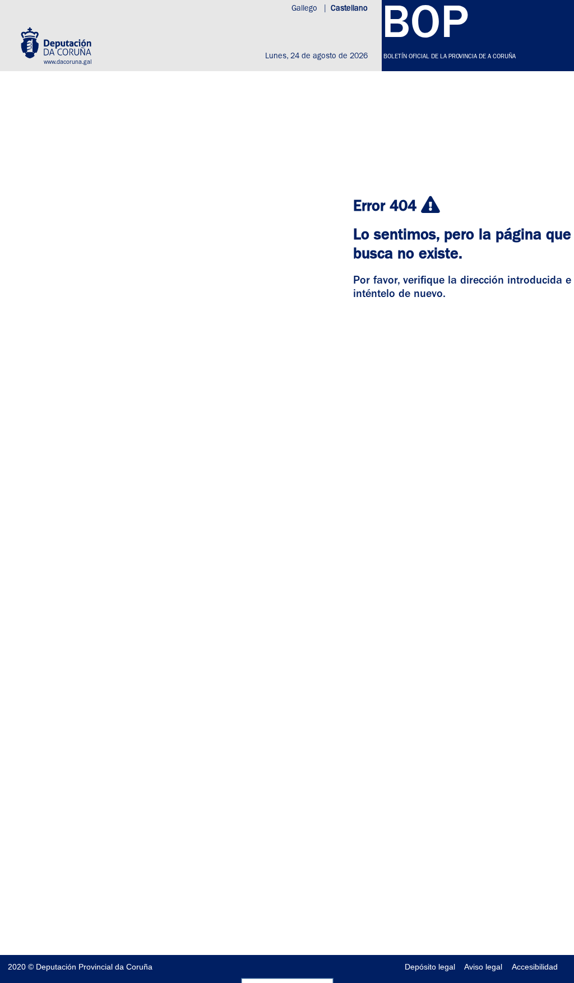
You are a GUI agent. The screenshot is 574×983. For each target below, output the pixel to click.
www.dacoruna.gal (68, 62)
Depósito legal (430, 966)
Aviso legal (483, 966)
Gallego (305, 9)
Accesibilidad (535, 966)
